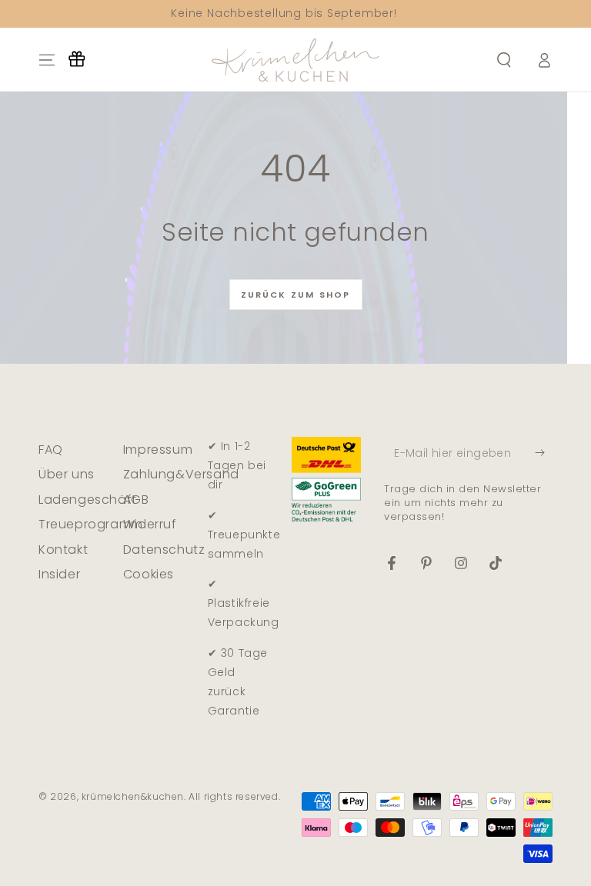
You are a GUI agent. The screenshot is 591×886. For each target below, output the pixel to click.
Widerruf (150, 524)
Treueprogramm (90, 524)
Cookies (148, 574)
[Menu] (47, 60)
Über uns (66, 474)
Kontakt (63, 549)
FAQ (50, 449)
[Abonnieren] (544, 453)
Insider (59, 574)
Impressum (157, 449)
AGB (136, 499)
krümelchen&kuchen (133, 796)
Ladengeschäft (87, 499)
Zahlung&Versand (181, 474)
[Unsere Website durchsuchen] (504, 60)
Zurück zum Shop (296, 294)
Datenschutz (164, 549)
